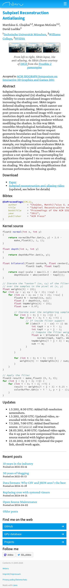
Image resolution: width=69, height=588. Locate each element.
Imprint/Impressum (12, 574)
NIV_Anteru (26, 555)
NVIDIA (20, 38)
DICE (23, 64)
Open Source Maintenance (20, 503)
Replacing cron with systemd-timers (26, 493)
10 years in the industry (18, 465)
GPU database (13, 534)
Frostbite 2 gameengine (39, 65)
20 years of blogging (16, 474)
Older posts (10, 511)
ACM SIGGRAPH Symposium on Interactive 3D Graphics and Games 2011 (30, 77)
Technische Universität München (25, 34)
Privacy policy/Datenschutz (15, 579)
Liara (15, 585)
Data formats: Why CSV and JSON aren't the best (34, 484)
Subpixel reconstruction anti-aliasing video (36, 185)
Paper (12, 182)
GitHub (8, 526)
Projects (9, 542)
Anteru (10, 555)
